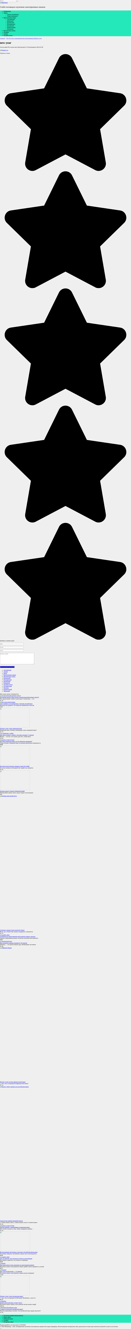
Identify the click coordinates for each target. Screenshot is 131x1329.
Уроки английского (13, 14)
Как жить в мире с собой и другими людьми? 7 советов (17, 735)
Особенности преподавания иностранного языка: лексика (17, 936)
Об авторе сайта (8, 1322)
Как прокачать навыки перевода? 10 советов (13, 943)
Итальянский (11, 24)
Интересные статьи (9, 30)
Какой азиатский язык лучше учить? (11, 1303)
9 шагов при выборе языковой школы (11, 1221)
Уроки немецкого (12, 16)
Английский (11, 19)
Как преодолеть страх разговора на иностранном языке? (17, 1265)
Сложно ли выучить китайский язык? (11, 1309)
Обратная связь (8, 1318)
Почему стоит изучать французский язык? (13, 1082)
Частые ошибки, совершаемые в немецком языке (15, 1227)
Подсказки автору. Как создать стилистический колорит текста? (19, 697)
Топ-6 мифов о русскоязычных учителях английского (16, 703)
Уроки (5, 13)
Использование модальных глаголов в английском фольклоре (19, 1252)
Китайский (10, 25)
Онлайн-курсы (8, 35)
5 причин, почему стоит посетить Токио (12, 930)
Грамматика (7, 11)
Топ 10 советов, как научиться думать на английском (16, 1258)
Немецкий (10, 21)
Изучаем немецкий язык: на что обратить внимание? (16, 741)
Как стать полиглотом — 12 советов (11, 1271)
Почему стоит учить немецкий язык (11, 728)
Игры (5, 673)
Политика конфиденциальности (13, 1315)
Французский (11, 27)
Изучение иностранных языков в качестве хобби (14, 766)
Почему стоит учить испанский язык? (11, 1296)
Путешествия (8, 686)
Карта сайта (7, 1317)
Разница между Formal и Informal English (12, 791)
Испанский (10, 22)
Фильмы (6, 32)
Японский (10, 29)
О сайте (6, 1320)
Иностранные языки (10, 17)
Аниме (6, 34)
